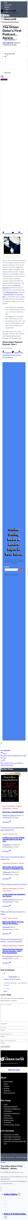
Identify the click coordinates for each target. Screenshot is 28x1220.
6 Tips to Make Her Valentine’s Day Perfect (13, 895)
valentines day (9, 357)
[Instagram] (4, 16)
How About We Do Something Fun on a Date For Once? (13, 756)
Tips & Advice (6, 891)
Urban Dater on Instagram (12, 1139)
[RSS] (8, 16)
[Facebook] (6, 16)
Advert (4, 806)
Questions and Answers (10, 863)
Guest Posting (7, 4)
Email (6, 567)
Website (3, 1043)
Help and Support (9, 1093)
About (5, 2)
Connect (6, 1086)
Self (16, 834)
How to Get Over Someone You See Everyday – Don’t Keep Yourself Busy (12, 951)
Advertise (6, 7)
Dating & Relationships (9, 888)
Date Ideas (11, 806)
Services (6, 1088)
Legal (5, 1104)
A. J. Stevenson (8, 956)
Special (17, 22)
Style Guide (7, 1122)
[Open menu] (2, 18)
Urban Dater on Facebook (12, 1137)
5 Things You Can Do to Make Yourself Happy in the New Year (13, 839)
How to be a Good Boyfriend (12, 812)
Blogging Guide (9, 1120)
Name (3, 1030)
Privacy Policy (8, 1118)
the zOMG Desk (8, 43)
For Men (21, 888)
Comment (4, 1023)
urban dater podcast (13, 355)
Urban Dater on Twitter (11, 1134)
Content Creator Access (12, 1125)
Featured (5, 22)
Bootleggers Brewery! (12, 292)
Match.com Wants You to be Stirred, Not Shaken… (13, 922)
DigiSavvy (25, 1157)
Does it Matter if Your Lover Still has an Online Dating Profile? (12, 763)
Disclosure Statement (11, 1106)
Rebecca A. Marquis (10, 815)
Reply (5, 991)
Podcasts (11, 22)
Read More (6, 822)
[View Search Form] (2, 15)
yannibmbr (7, 845)
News (10, 918)
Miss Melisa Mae (9, 294)
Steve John (7, 872)
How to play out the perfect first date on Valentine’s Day (13, 868)
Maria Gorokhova (9, 899)
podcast (4, 355)
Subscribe (20, 570)
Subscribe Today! (14, 1070)
